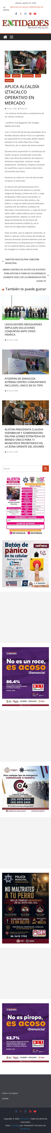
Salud (38, 76)
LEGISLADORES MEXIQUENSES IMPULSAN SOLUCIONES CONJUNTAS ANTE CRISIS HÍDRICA (23, 329)
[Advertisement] (25, 617)
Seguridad (9, 80)
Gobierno (16, 76)
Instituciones (28, 76)
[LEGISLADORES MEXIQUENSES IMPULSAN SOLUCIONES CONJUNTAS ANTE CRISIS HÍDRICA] (25, 297)
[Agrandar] (45, 479)
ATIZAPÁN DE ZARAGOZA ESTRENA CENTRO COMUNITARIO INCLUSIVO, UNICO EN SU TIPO (25, 382)
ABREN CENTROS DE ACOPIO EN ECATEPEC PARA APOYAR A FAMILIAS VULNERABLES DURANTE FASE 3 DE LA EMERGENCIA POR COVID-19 (24, 275)
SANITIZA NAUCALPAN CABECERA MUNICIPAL (22, 261)
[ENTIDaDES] (5, 37)
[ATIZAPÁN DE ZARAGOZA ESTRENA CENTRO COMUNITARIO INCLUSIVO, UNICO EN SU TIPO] (25, 351)
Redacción (23, 108)
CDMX (7, 76)
